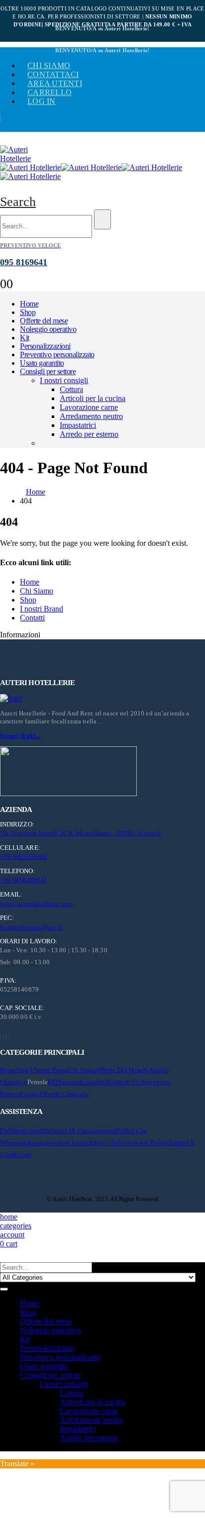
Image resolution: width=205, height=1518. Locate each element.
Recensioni (42, 1142)
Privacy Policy (109, 1142)
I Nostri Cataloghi (64, 1094)
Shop (27, 312)
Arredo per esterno (89, 434)
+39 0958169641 (23, 880)
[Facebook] (0, 1036)
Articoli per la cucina (92, 398)
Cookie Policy (148, 1142)
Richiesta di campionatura (79, 1130)
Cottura (71, 389)
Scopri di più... (20, 735)
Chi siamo (48, 65)
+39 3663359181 (23, 856)
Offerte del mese (44, 320)
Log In (41, 101)
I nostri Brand (41, 609)
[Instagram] (6, 1036)
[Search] (102, 219)
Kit (24, 337)
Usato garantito (42, 363)
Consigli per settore (48, 371)
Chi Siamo (36, 591)
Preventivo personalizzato (57, 354)
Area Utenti (54, 83)
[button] (18, 202)
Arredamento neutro (91, 416)
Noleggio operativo (48, 329)
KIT (53, 1082)
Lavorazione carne (89, 407)
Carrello (49, 92)
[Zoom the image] (102, 698)
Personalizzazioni (45, 346)
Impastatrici (78, 425)
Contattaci (53, 74)
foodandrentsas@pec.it (31, 927)
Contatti (32, 617)
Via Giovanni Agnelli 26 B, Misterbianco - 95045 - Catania (80, 833)
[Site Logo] (25, 158)
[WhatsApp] (9, 1036)
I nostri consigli (64, 380)
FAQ (6, 1130)
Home (29, 304)
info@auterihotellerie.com (36, 904)
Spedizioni (27, 1130)
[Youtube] (3, 1036)
